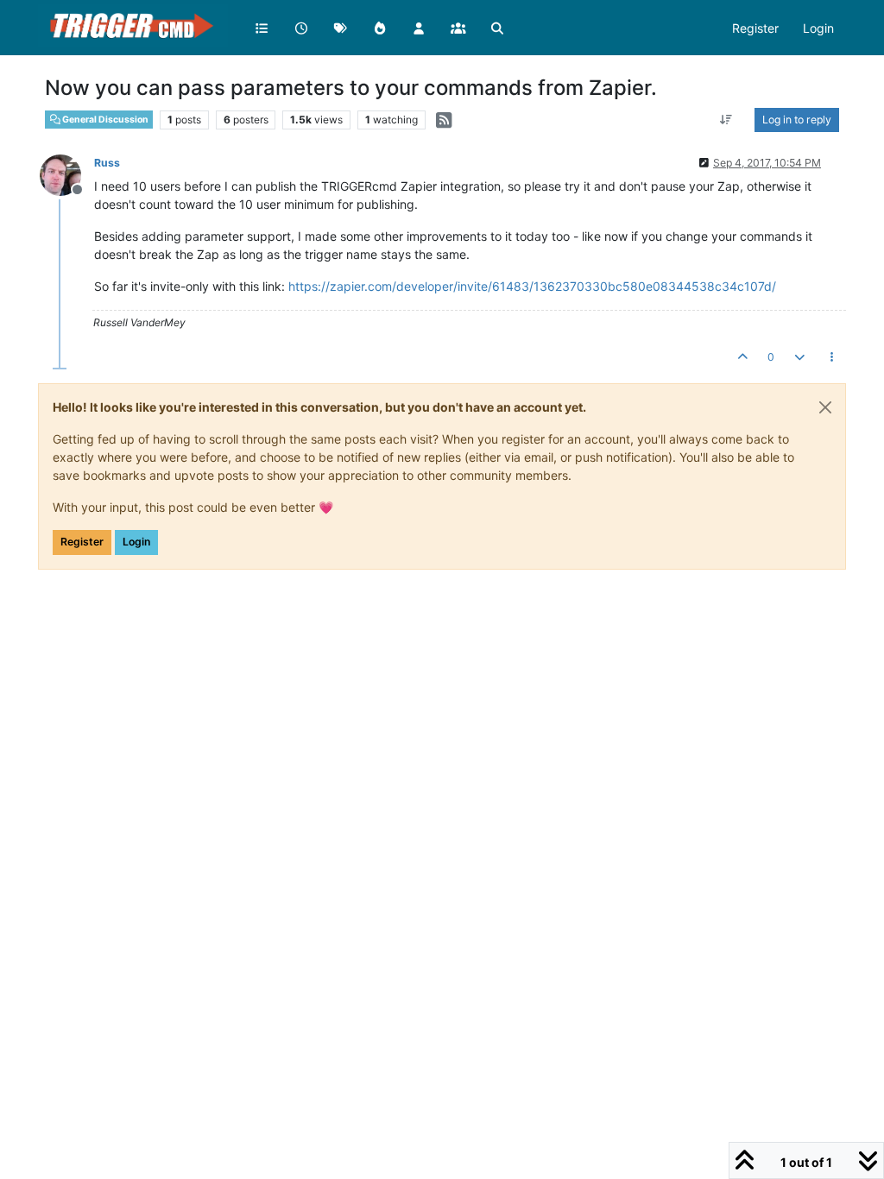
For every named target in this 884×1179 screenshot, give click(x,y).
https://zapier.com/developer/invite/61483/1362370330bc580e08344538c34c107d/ (532, 286)
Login (136, 541)
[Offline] (67, 174)
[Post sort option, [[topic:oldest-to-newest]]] (726, 120)
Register (82, 541)
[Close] (825, 407)
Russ (107, 162)
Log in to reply (796, 119)
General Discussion (104, 119)
